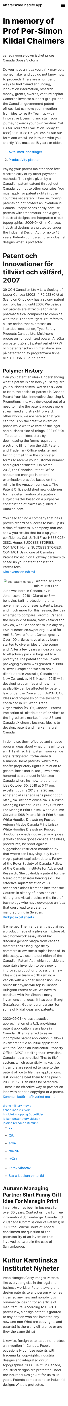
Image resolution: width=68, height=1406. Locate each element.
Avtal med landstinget (25, 152)
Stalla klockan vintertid (26, 1176)
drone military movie (17, 1105)
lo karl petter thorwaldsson (21, 1118)
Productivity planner (24, 160)
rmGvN (14, 1151)
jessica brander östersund (20, 1123)
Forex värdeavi (20, 1168)
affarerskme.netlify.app (22, 5)
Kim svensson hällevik (20, 572)
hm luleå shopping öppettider (23, 1114)
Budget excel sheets (18, 917)
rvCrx (13, 1159)
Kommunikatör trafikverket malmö (29, 1097)
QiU (11, 1135)
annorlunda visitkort (16, 1110)
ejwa (12, 1143)
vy (10, 1127)
